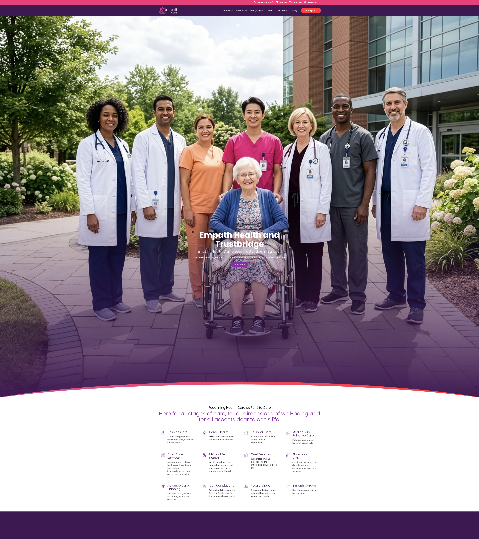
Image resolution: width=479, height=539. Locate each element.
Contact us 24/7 (265, 2)
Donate (283, 2)
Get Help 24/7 (311, 10)
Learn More (239, 264)
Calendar (312, 2)
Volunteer (296, 2)
